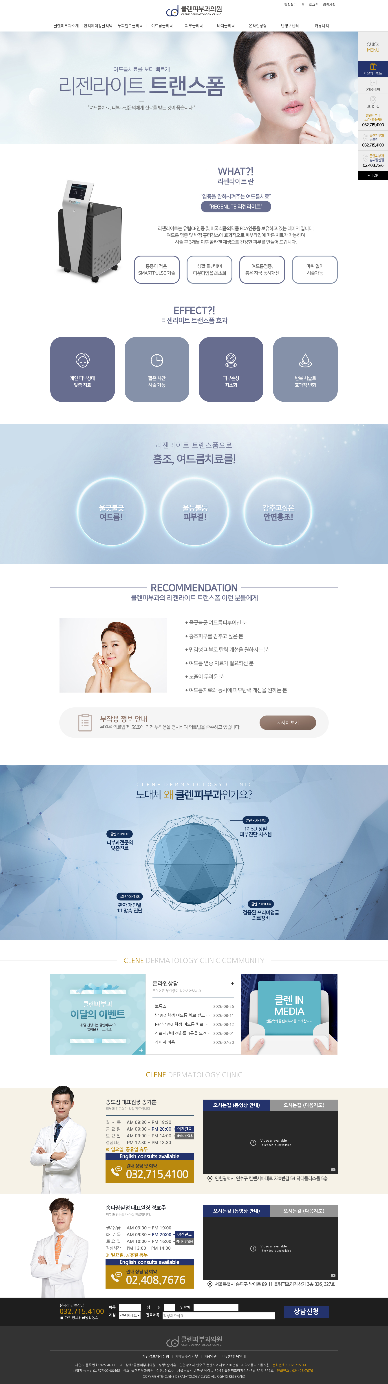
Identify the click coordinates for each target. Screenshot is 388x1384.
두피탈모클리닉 (130, 26)
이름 (112, 1307)
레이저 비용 (165, 1042)
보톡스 (160, 1006)
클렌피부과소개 (66, 26)
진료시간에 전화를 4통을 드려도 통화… (183, 1033)
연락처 (185, 1307)
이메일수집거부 (186, 1356)
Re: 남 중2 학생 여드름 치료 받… (183, 1024)
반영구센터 (290, 26)
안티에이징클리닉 (98, 26)
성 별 (154, 1307)
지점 (112, 1315)
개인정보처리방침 (155, 1356)
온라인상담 (258, 26)
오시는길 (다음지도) (304, 1105)
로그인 (313, 4)
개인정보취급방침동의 (81, 1317)
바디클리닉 (226, 26)
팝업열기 (290, 4)
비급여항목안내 (234, 1356)
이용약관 (210, 1356)
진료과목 (152, 1315)
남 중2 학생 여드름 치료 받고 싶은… (183, 1015)
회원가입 (329, 4)
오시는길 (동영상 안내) (236, 1105)
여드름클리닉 (162, 26)
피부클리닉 (194, 26)
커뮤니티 (322, 26)
